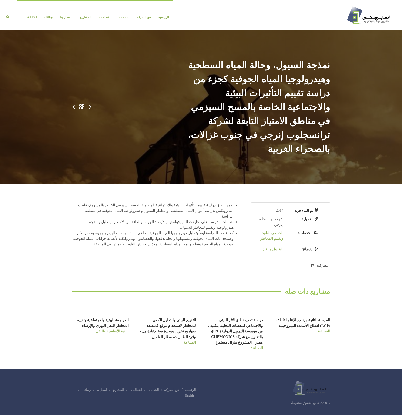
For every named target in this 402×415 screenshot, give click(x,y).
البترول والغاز (272, 249)
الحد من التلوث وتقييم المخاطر (271, 235)
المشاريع (118, 390)
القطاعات (135, 390)
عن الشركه (171, 390)
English (189, 395)
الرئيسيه (190, 390)
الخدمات (153, 390)
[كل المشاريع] (82, 107)
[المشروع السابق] (90, 107)
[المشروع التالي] (73, 107)
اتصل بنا (101, 390)
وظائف (86, 390)
